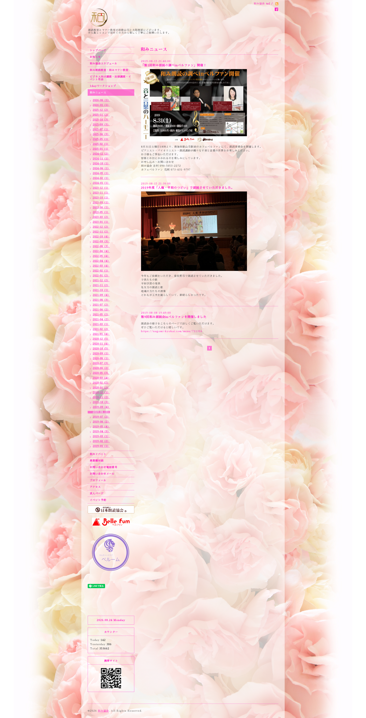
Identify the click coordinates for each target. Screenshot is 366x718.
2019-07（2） (101, 417)
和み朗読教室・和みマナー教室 (109, 70)
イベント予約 (98, 500)
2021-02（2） (101, 329)
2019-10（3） (101, 402)
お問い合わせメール (102, 474)
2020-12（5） (101, 339)
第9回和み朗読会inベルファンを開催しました (174, 316)
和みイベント (98, 454)
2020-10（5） (101, 349)
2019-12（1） (101, 392)
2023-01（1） (101, 222)
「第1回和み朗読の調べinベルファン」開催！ (174, 65)
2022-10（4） (101, 237)
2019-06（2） (101, 422)
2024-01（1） (101, 183)
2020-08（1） (101, 358)
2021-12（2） (101, 280)
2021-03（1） (101, 324)
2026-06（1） (101, 100)
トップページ (98, 50)
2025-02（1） (101, 144)
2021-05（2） (101, 314)
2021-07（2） (101, 305)
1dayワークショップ (103, 86)
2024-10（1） (101, 163)
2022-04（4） (101, 261)
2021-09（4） (101, 295)
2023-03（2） (101, 217)
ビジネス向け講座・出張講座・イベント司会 (110, 78)
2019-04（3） (101, 431)
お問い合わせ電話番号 (103, 467)
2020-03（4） (101, 378)
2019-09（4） (101, 407)
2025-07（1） (101, 129)
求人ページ (97, 493)
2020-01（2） (101, 388)
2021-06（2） (101, 310)
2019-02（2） (101, 441)
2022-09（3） (101, 241)
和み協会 (103, 711)
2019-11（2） (101, 397)
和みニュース (98, 92)
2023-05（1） (101, 212)
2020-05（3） (101, 373)
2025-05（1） (101, 139)
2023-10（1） (101, 198)
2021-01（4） (101, 334)
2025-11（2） (101, 115)
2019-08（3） (101, 412)
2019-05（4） (101, 427)
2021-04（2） (101, 319)
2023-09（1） (101, 202)
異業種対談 (97, 460)
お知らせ (95, 57)
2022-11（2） (101, 232)
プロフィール (98, 480)
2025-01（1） (101, 149)
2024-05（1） (101, 173)
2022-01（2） (101, 275)
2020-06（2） (101, 368)
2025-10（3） (101, 120)
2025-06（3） (101, 134)
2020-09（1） (101, 353)
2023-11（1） (101, 193)
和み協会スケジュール (103, 63)
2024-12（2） (101, 154)
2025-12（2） (101, 110)
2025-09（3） (101, 124)
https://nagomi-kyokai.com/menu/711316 (171, 331)
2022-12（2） (101, 227)
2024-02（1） (101, 178)
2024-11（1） (101, 159)
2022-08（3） (101, 246)
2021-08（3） (101, 300)
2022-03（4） (101, 266)
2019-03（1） (101, 436)
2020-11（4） (101, 344)
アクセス (95, 487)
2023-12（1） (101, 188)
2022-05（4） (101, 256)
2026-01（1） (101, 105)
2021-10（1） (101, 290)
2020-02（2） (101, 383)
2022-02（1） (101, 271)
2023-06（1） (101, 207)
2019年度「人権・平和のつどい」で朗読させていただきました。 (187, 187)
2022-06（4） (101, 251)
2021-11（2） (101, 285)
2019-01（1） (101, 446)
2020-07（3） (101, 363)
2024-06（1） (101, 168)
